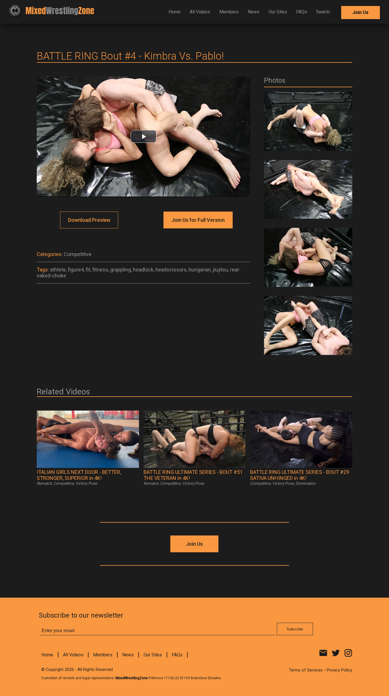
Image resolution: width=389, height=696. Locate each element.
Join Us (360, 12)
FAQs (301, 12)
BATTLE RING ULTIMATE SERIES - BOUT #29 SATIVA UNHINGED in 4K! (299, 475)
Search (323, 12)
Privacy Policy (339, 670)
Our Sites (278, 12)
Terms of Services (306, 670)
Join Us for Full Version (198, 220)
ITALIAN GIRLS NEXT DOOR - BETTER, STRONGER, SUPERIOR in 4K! (79, 475)
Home (175, 12)
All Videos (200, 12)
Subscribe (294, 629)
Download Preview (89, 220)
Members (229, 12)
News (253, 12)
